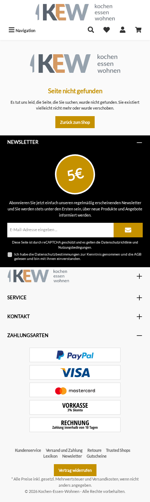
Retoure (94, 450)
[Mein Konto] (123, 30)
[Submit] (128, 230)
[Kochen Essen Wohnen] (38, 275)
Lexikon (50, 456)
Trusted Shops (118, 450)
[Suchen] (91, 30)
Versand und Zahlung (64, 450)
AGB (137, 254)
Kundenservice (28, 450)
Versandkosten (105, 479)
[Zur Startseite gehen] (75, 12)
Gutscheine (97, 456)
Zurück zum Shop (75, 122)
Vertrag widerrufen (75, 470)
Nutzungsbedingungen (74, 247)
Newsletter (72, 456)
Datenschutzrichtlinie (116, 242)
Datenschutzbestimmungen (57, 254)
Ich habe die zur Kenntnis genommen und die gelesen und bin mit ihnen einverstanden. (77, 256)
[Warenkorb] (138, 30)
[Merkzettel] (107, 30)
